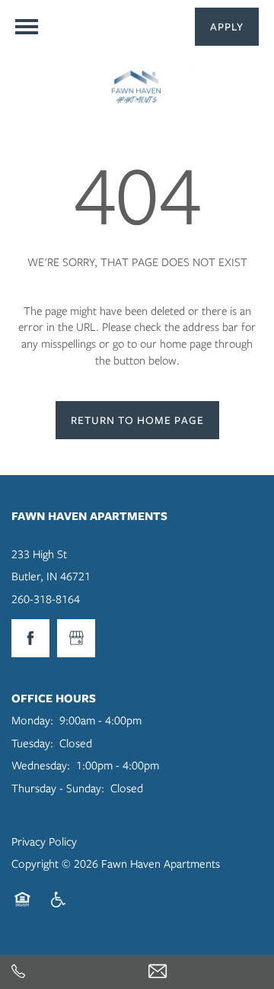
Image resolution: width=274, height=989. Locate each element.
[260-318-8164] (68, 972)
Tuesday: (32, 743)
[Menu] (26, 26)
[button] (227, 27)
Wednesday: (40, 765)
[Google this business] (76, 638)
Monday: (32, 720)
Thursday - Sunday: (57, 788)
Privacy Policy (44, 841)
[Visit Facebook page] (30, 638)
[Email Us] (205, 972)
